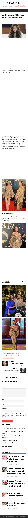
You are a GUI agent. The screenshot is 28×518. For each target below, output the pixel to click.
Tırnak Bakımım (15, 21)
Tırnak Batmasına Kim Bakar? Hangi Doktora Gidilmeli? (16, 471)
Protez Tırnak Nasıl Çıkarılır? (8, 443)
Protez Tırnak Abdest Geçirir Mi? (10, 440)
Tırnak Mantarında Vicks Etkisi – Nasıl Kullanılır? (13, 428)
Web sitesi (4, 408)
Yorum (3, 387)
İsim (3, 399)
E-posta (3, 404)
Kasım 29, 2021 (6, 21)
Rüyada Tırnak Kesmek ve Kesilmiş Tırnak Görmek (16, 483)
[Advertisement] (14, 54)
